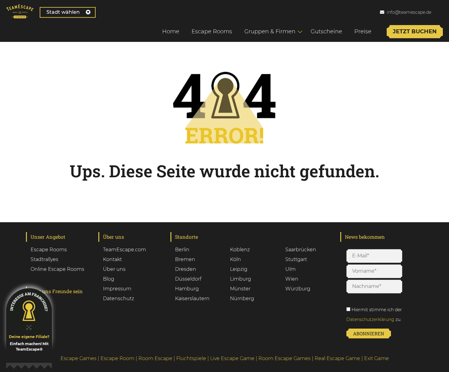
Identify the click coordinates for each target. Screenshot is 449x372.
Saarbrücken (300, 249)
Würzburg (297, 289)
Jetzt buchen (415, 31)
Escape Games (78, 358)
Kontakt (112, 259)
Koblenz (240, 249)
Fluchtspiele (191, 358)
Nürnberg (242, 298)
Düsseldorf (188, 279)
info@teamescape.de (409, 12)
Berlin (182, 249)
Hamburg (187, 289)
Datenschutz (118, 298)
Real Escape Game (337, 358)
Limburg (240, 279)
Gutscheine (326, 31)
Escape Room (117, 358)
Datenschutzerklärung (370, 319)
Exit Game (376, 358)
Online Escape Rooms (57, 269)
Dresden (185, 269)
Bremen (185, 259)
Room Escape (155, 358)
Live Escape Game (232, 358)
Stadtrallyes (44, 259)
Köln (235, 259)
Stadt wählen (63, 12)
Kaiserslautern (192, 298)
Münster (240, 289)
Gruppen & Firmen (269, 31)
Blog (108, 279)
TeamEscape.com (124, 249)
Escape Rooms (212, 31)
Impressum (117, 289)
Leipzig (238, 269)
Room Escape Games (284, 358)
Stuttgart (296, 259)
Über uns (114, 269)
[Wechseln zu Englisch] (443, 12)
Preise (362, 31)
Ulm (290, 269)
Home (170, 31)
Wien (291, 279)
